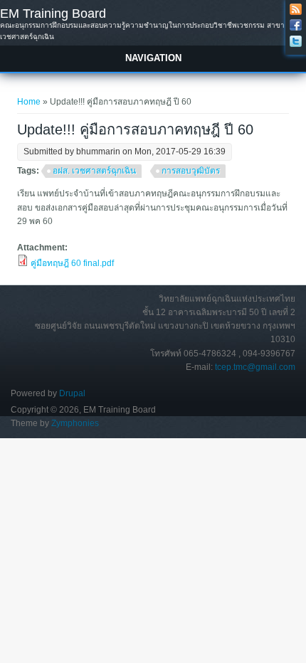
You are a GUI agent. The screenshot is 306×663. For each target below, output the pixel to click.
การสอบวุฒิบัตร (191, 171)
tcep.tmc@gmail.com (255, 367)
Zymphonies (75, 423)
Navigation (153, 58)
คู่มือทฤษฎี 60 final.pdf (72, 263)
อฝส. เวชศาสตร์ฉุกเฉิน (94, 171)
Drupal (72, 393)
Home (29, 102)
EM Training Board (53, 13)
